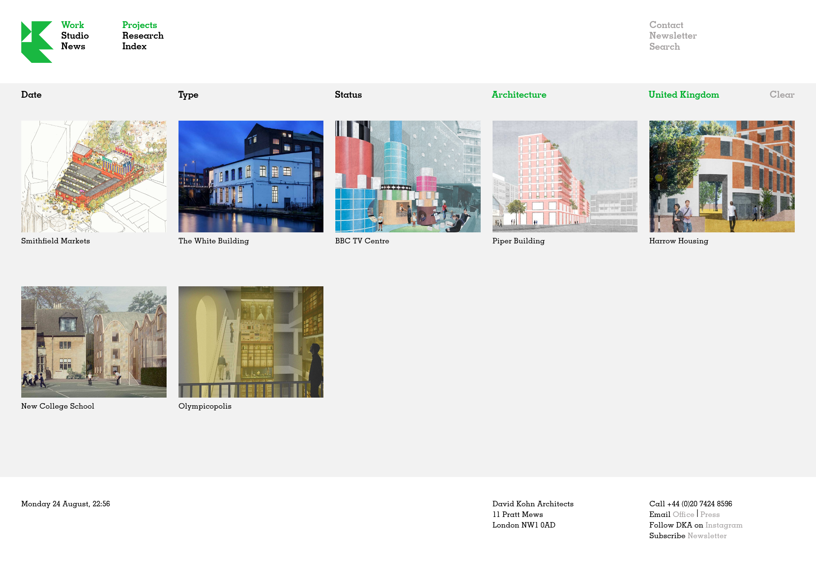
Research (143, 35)
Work (72, 24)
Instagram (724, 524)
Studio (75, 35)
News (73, 45)
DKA (37, 42)
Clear (782, 94)
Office (683, 514)
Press (710, 514)
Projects (139, 24)
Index (134, 45)
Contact (666, 24)
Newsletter (673, 35)
